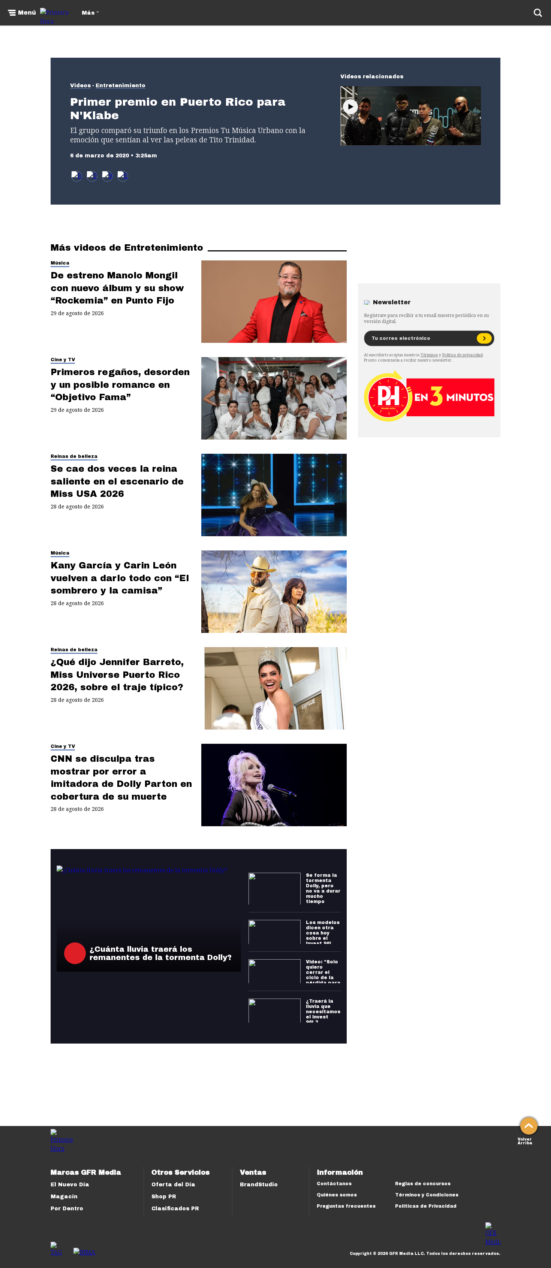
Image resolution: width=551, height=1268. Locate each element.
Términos (429, 354)
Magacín (64, 1196)
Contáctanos (334, 1183)
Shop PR (163, 1196)
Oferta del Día (173, 1184)
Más (88, 13)
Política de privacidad (462, 354)
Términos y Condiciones (426, 1195)
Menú (27, 13)
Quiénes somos (337, 1195)
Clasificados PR (175, 1208)
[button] (92, 176)
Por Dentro (67, 1208)
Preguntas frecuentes (346, 1206)
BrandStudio (259, 1184)
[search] (538, 13)
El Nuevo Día (70, 1184)
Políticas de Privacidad (426, 1206)
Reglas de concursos (423, 1183)
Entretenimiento (120, 85)
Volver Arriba (525, 1140)
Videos (80, 85)
